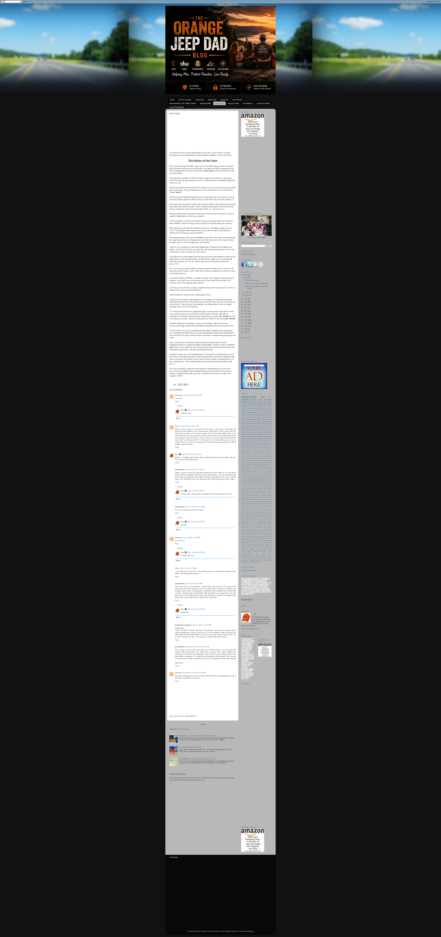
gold (266, 497)
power (257, 534)
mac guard (268, 521)
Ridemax (248, 447)
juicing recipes (249, 514)
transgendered (245, 555)
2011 (246, 326)
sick (257, 547)
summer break (267, 549)
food (254, 402)
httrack (251, 508)
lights (270, 516)
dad (261, 404)
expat (270, 486)
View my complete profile (250, 629)
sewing (250, 419)
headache (269, 501)
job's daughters (261, 512)
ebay (251, 486)
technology (263, 551)
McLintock (259, 445)
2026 (246, 275)
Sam (176, 426)
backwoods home (267, 460)
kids (264, 404)
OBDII (264, 445)
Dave (177, 568)
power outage (262, 534)
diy (258, 413)
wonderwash (244, 562)
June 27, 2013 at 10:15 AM (195, 507)
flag (258, 490)
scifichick (243, 545)
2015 (246, 314)
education (256, 486)
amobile (258, 421)
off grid (253, 529)
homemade (249, 408)
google (256, 415)
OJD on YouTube (184, 100)
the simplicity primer (258, 439)
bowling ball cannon (266, 464)
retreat (270, 540)
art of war (269, 458)
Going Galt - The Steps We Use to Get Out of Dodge (198, 736)
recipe (270, 434)
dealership (244, 480)
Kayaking (245, 399)
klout (262, 514)
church (259, 471)
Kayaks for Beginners (249, 254)
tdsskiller (255, 551)
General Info (245, 404)
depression (247, 482)
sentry (258, 545)
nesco (255, 432)
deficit (263, 480)
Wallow (252, 421)
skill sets (262, 547)
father (262, 428)
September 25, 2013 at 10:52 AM (197, 647)
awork (248, 423)
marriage (257, 523)
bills (266, 462)
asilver (248, 460)
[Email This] (178, 384)
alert (263, 454)
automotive (253, 460)
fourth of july (249, 493)
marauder (252, 523)
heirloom (249, 503)
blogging (259, 406)
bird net (266, 423)
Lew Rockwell (249, 445)
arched (258, 458)
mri (253, 527)
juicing (243, 432)
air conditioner (256, 454)
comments (251, 473)
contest (265, 406)
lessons (249, 516)
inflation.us (261, 510)
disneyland (268, 425)
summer (258, 549)
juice (270, 512)
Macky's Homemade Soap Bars (256, 283)
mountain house (246, 527)
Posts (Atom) (184, 729)
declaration (258, 480)
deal (270, 477)
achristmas (268, 449)
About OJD (212, 100)
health (243, 430)
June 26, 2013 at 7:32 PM (194, 469)
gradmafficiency (249, 499)
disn (242, 484)
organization (244, 532)
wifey (264, 560)
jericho (255, 512)
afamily (256, 451)
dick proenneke (255, 482)
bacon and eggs (245, 462)
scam (258, 436)
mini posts (263, 525)
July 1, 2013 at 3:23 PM (191, 537)
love (263, 519)
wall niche (268, 439)
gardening (268, 400)
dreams (269, 484)
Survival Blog (267, 447)
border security (252, 464)
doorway (264, 484)
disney (245, 484)
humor (255, 508)
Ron (182, 410)
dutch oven (263, 413)
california (243, 469)
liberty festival (256, 516)
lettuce (251, 432)
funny (253, 495)
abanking (249, 449)
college (248, 425)
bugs (257, 467)
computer (244, 413)
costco (250, 475)
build (260, 467)
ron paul (265, 417)
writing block (255, 562)
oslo (249, 532)
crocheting (249, 477)
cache (270, 467)
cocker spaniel (267, 471)
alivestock (269, 454)
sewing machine (245, 547)
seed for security (251, 545)
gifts (258, 497)
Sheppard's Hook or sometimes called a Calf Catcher (191, 345)
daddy (260, 477)
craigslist (261, 475)
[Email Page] (174, 384)
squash (255, 419)
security (260, 402)
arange (243, 423)
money (269, 404)
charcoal (265, 469)
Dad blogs (244, 443)
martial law (264, 523)
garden (243, 408)
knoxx (265, 514)
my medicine (268, 527)
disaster (269, 482)
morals (270, 525)
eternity (266, 486)
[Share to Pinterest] (187, 384)
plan (259, 532)
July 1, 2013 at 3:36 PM (196, 491)
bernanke (261, 462)
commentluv (244, 473)
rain (268, 538)
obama (249, 529)
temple (270, 551)
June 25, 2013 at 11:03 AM (191, 454)
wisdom (269, 560)
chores (254, 471)
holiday (258, 503)
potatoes (244, 434)
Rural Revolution (257, 447)
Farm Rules (219, 103)
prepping (247, 536)
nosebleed (244, 529)
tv (254, 555)
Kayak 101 (224, 100)
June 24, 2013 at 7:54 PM (192, 395)
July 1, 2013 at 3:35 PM (196, 410)
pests (256, 532)
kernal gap (257, 514)
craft (253, 475)
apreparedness (267, 421)
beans (255, 410)
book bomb (244, 464)
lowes (267, 519)
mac (252, 521)
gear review (268, 428)
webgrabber (252, 560)
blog (265, 410)
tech (250, 439)
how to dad (244, 508)
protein (270, 536)
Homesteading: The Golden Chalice (182, 103)
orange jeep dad (267, 529)
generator (254, 497)
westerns (259, 560)
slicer (247, 439)
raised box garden (255, 417)
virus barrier (268, 555)
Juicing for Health (263, 103)
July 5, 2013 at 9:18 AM (193, 583)
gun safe (266, 499)
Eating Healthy (205, 103)
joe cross (244, 417)
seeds (269, 402)
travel (251, 555)
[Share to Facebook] (185, 384)
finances (248, 490)
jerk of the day (263, 430)
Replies (180, 406)
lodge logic (248, 519)
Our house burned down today (190, 747)
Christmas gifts (267, 441)
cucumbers (255, 477)
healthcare (244, 503)
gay (250, 497)
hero (254, 503)
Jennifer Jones (267, 419)
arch (254, 458)
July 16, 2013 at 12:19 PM (201, 625)
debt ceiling (251, 480)
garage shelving (267, 495)
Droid (248, 443)
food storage (268, 490)
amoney (249, 456)
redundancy (264, 408)
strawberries (244, 549)
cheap (270, 469)
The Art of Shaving (177, 774)
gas (242, 497)
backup (259, 460)
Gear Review (237, 100)
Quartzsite (244, 410)
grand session (258, 499)
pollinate (269, 432)
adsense (251, 451)
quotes (265, 434)
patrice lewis (262, 432)
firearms (254, 490)
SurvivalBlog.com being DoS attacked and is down (197, 759)
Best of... (266, 397)
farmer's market (256, 488)
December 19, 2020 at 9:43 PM (194, 673)
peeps (252, 532)
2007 (246, 332)
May (247, 295)
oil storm (259, 529)
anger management (261, 456)
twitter (257, 555)
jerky (270, 430)
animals (269, 456)
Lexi (255, 445)
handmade (258, 501)
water (270, 558)
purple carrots (263, 538)
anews (253, 456)
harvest (263, 501)
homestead (262, 415)
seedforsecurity (246, 402)
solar (270, 547)
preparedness (251, 434)
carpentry (257, 469)
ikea (259, 508)
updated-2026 (248, 397)
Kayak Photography (176, 107)
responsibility (252, 436)
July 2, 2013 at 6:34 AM (188, 568)
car (253, 469)
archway (262, 458)
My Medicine (248, 103)
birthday (260, 410)
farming (257, 428)
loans (242, 519)
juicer (242, 514)
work (242, 441)
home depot (250, 430)
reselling (265, 540)
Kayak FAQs (245, 421)
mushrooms (259, 527)
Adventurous (248, 441)
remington (244, 436)
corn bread (258, 473)
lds (246, 516)
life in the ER (264, 516)
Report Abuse (247, 600)
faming (249, 488)
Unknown (178, 395)
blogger (269, 462)
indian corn (244, 510)
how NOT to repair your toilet (258, 506)
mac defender (259, 521)
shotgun (253, 547)
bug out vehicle (250, 467)
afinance (261, 451)
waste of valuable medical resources (257, 558)
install (265, 510)
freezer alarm (264, 493)
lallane (270, 514)
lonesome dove (256, 519)
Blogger (251, 931)
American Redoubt (257, 441)
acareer (255, 449)
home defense (264, 503)
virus (270, 408)
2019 (246, 305)
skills (266, 547)
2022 (246, 299)
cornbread (264, 473)
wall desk (243, 558)
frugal (270, 406)
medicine (247, 525)
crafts (256, 475)
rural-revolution (253, 542)
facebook (243, 488)
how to (270, 506)
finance (243, 490)
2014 (246, 317)
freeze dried (256, 493)
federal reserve (267, 488)
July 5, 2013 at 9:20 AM (196, 609)
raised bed (255, 540)
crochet (243, 477)
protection (264, 536)
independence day (266, 508)
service (269, 545)
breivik (243, 467)
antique (250, 458)
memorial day (255, 525)
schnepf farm (268, 542)
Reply (177, 401)
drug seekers (245, 486)
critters (270, 475)
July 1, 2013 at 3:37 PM (196, 522)
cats (261, 469)
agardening (255, 404)
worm (250, 562)
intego (270, 510)
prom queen (258, 536)
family (253, 399)
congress (255, 425)
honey (247, 506)
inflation (269, 415)
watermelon (244, 560)
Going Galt (257, 443)
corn (265, 402)
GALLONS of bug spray (204, 326)
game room (259, 495)
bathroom (260, 423)
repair (260, 540)
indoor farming (253, 510)
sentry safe (264, 545)
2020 (246, 302)
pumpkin (259, 434)
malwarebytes (245, 523)
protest (243, 538)
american (243, 456)
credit (265, 475)
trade (270, 553)
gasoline (246, 497)
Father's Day (252, 406)
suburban (252, 549)
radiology (257, 408)
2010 (246, 329)
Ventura (243, 449)
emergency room (249, 428)
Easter (260, 419)
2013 (246, 320)
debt (255, 413)
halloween (251, 501)
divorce (250, 484)
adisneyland (244, 451)
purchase (255, 538)
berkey (257, 462)
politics (248, 534)
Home (172, 100)
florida (261, 490)
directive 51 (263, 482)
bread (270, 410)
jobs (267, 512)
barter (250, 410)
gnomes (262, 497)
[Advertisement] (203, 135)
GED (252, 443)
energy (261, 486)
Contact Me (199, 100)
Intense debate (264, 443)
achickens (261, 449)
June (248, 292)
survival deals (246, 551)
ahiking (249, 454)
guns (246, 501)
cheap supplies (246, 471)
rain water (248, 540)
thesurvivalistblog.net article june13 (253, 553)
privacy (252, 536)
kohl (247, 432)
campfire (249, 469)
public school (249, 538)
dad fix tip (250, 413)
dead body (266, 477)
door (242, 428)
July (247, 278)
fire (253, 415)
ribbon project (245, 542)
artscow (243, 460)
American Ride (233, 103)
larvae (243, 516)
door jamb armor (257, 484)
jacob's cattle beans (247, 512)
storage (244, 406)
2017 (246, 308)
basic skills (253, 423)
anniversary (244, 458)
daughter (261, 425)
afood (266, 451)
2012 (246, 323)
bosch (258, 464)
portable (252, 534)
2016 (246, 311)
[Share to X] (183, 384)
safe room (261, 542)
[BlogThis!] (181, 384)
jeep (255, 430)
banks (252, 462)
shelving (263, 436)
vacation (261, 555)
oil (256, 529)
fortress (243, 493)
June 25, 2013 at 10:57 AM (189, 426)
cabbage (265, 467)
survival (260, 400)
